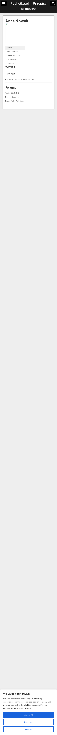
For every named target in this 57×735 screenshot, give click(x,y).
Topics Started (12, 52)
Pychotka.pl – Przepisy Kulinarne (28, 6)
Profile (9, 48)
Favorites (10, 63)
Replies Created (13, 55)
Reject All (28, 729)
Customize (28, 722)
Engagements (12, 59)
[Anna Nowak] (15, 34)
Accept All (29, 715)
